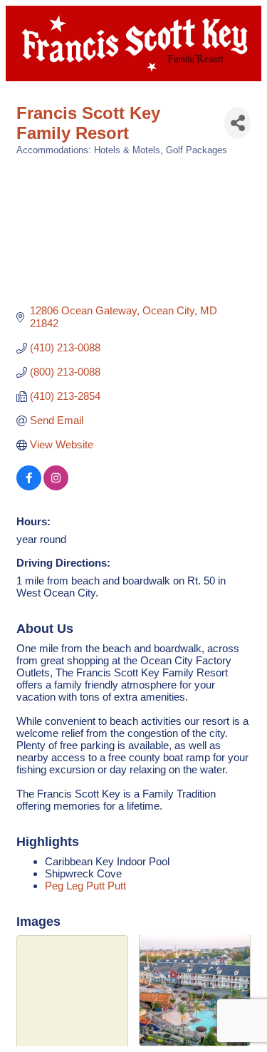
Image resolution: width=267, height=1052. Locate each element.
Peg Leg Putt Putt (85, 886)
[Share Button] (237, 123)
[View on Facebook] (28, 486)
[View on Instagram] (55, 486)
